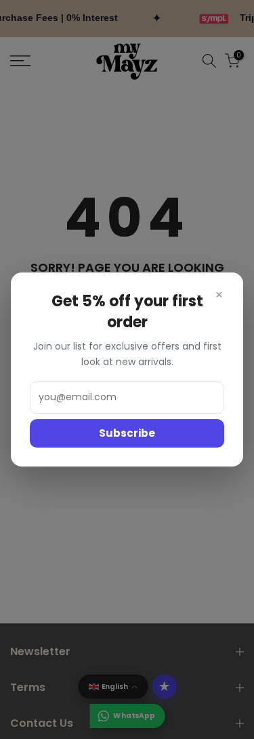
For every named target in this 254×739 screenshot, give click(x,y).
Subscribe (127, 433)
